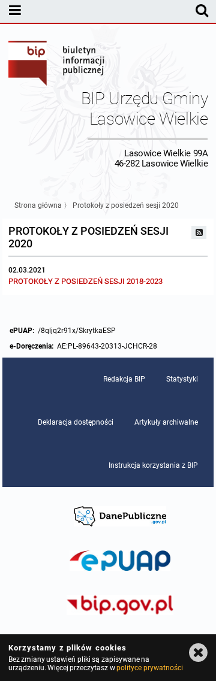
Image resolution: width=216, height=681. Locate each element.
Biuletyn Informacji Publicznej (57, 65)
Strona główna (38, 205)
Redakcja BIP (124, 379)
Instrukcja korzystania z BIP (153, 465)
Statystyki (182, 379)
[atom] (199, 232)
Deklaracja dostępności (75, 422)
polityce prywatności (149, 668)
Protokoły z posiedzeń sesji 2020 (126, 205)
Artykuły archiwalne (166, 422)
